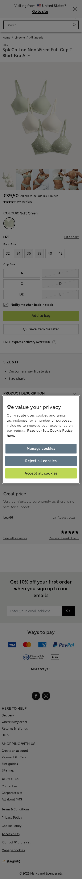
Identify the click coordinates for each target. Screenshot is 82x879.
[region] (41, 439)
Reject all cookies (41, 461)
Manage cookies (41, 448)
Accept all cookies (41, 473)
